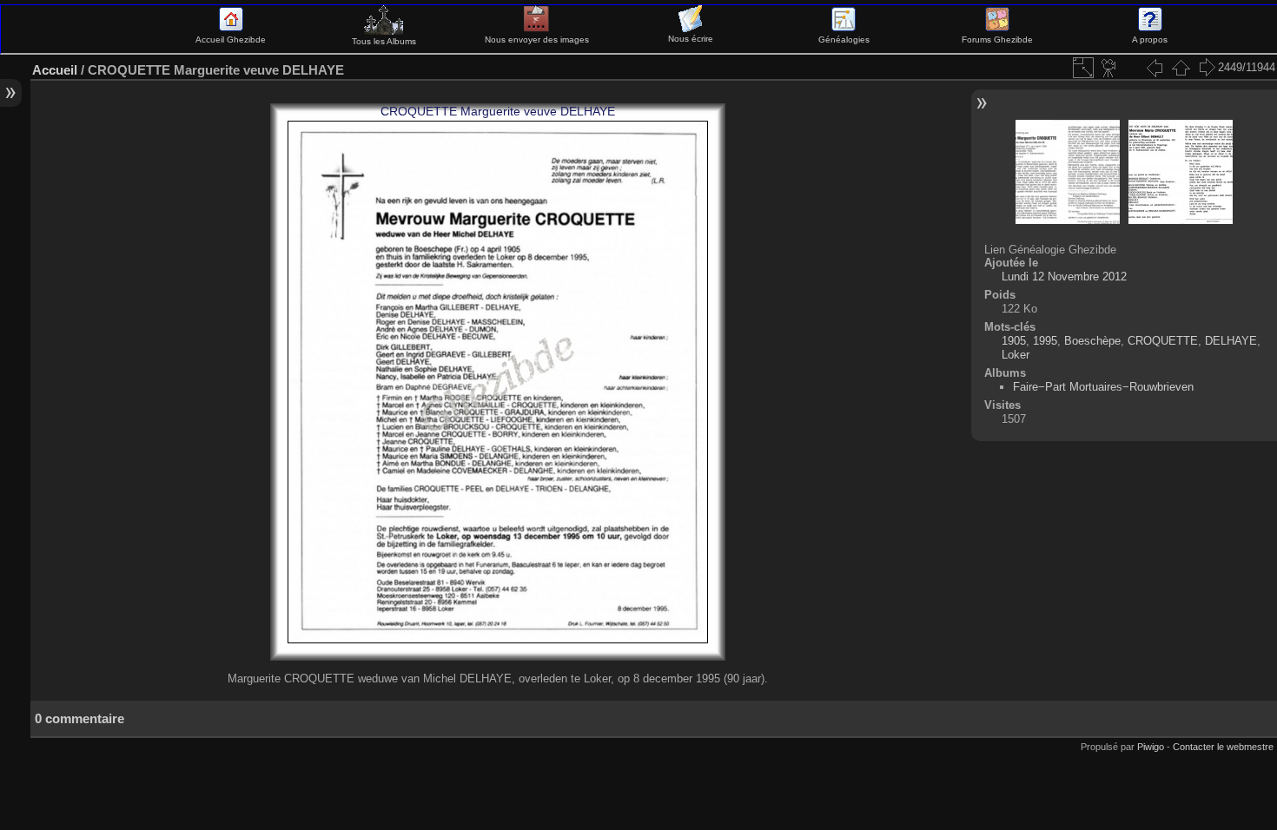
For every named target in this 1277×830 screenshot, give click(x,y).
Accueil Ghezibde (230, 39)
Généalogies (844, 39)
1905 (1014, 340)
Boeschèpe (1092, 340)
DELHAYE (1231, 340)
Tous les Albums (384, 41)
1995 (1045, 340)
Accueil (54, 70)
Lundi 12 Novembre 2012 (1064, 276)
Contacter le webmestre (1223, 746)
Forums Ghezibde (997, 39)
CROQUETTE (1163, 340)
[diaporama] (1109, 67)
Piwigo (1150, 746)
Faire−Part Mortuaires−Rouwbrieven (1103, 386)
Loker (1015, 354)
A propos (1150, 39)
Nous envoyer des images (537, 39)
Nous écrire (690, 38)
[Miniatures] (1180, 67)
